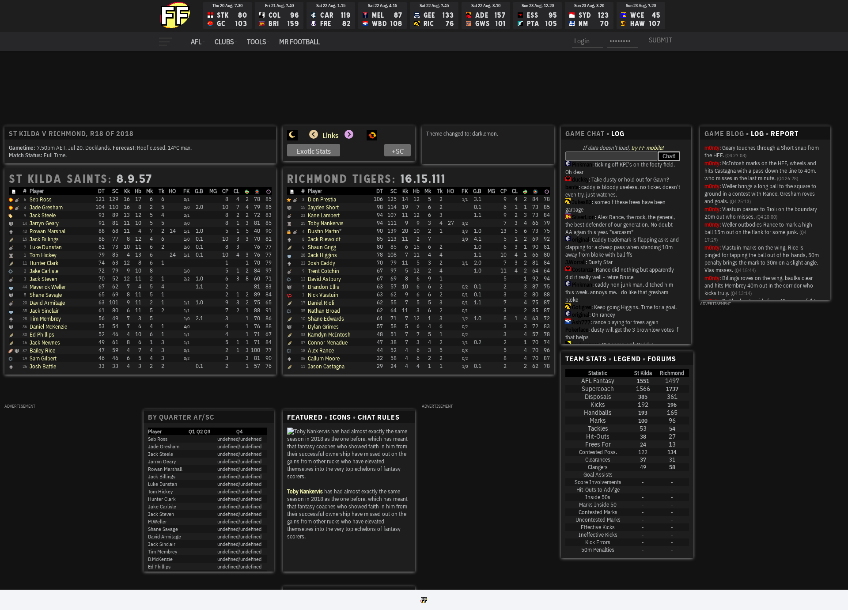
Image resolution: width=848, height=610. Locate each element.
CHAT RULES (379, 417)
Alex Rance (321, 350)
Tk (161, 191)
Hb (138, 191)
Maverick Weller (48, 287)
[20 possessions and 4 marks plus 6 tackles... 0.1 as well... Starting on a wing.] (11, 240)
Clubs (224, 41)
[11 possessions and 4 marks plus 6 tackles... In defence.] (289, 327)
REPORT (785, 133)
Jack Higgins (322, 255)
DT (101, 191)
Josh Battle (43, 366)
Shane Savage (46, 295)
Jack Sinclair (44, 310)
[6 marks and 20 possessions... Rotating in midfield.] (11, 263)
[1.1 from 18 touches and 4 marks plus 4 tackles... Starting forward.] (289, 256)
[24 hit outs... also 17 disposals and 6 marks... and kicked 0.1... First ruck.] (11, 256)
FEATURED (305, 417)
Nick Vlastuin (323, 295)
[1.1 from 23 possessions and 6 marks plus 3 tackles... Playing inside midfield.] (289, 216)
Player (37, 191)
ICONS (340, 417)
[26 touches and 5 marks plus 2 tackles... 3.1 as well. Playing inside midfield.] (289, 200)
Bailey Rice (42, 350)
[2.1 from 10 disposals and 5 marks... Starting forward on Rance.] (11, 319)
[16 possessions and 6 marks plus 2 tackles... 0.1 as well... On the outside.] (289, 287)
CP (225, 191)
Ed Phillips (42, 334)
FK (186, 191)
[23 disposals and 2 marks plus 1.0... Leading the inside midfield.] (11, 279)
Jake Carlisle (44, 271)
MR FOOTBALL (299, 41)
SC (115, 191)
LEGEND (627, 358)
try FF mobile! (647, 148)
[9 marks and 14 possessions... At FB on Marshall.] (289, 280)
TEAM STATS (586, 358)
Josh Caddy (321, 263)
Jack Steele (43, 215)
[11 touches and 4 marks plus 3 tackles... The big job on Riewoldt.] (10, 359)
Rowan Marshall (48, 231)
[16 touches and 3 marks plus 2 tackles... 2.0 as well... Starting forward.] (289, 263)
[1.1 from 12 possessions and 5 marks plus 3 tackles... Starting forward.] (289, 303)
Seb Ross (41, 199)
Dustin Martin (323, 231)
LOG (618, 133)
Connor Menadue (328, 342)
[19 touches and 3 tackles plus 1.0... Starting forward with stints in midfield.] (289, 319)
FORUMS (661, 358)
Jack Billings (44, 239)
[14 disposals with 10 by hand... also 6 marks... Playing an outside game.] (11, 335)
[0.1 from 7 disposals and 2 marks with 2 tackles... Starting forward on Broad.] (11, 367)
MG (213, 191)
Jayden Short (323, 207)
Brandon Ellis (323, 287)
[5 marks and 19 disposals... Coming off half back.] (11, 295)
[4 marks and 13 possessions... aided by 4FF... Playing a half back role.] (11, 327)
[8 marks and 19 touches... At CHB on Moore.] (10, 272)
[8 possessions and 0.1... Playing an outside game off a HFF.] (289, 367)
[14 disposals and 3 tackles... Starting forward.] (11, 343)
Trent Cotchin (323, 271)
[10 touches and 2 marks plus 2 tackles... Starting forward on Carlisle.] (289, 359)
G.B (199, 191)
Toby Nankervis (326, 223)
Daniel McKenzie (48, 326)
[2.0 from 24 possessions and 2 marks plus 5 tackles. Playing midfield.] (17, 208)
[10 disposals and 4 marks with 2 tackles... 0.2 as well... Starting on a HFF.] (289, 343)
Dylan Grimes (323, 326)
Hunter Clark (44, 263)
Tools (256, 41)
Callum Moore (324, 358)
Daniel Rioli (321, 303)
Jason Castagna (326, 366)
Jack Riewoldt (324, 239)
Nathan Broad (324, 310)
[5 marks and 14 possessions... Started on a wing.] (289, 335)
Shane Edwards (326, 318)
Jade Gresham (46, 207)
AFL (196, 41)
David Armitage (47, 303)
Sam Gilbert (43, 358)
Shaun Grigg (322, 247)
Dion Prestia (322, 199)
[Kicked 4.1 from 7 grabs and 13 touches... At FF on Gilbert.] (289, 240)
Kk (127, 191)
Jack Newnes (45, 342)
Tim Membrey (45, 318)
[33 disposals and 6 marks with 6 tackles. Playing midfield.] (17, 200)
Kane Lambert (324, 215)
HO (172, 191)
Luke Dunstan (46, 247)
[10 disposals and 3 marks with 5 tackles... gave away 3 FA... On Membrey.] (289, 351)
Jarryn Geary (44, 223)
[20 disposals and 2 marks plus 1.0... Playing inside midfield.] (11, 303)
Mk (149, 191)
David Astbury (324, 279)
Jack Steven (43, 279)
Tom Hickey (43, 255)
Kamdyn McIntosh (329, 334)
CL (236, 191)
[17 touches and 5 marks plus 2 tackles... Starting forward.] (11, 311)
